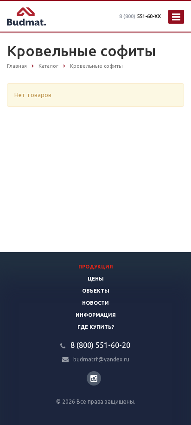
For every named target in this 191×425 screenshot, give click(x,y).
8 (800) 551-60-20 (100, 345)
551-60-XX (140, 16)
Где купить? (95, 327)
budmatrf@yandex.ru (101, 359)
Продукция (95, 266)
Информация (96, 315)
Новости (95, 303)
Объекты (95, 291)
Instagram (94, 378)
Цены (96, 278)
